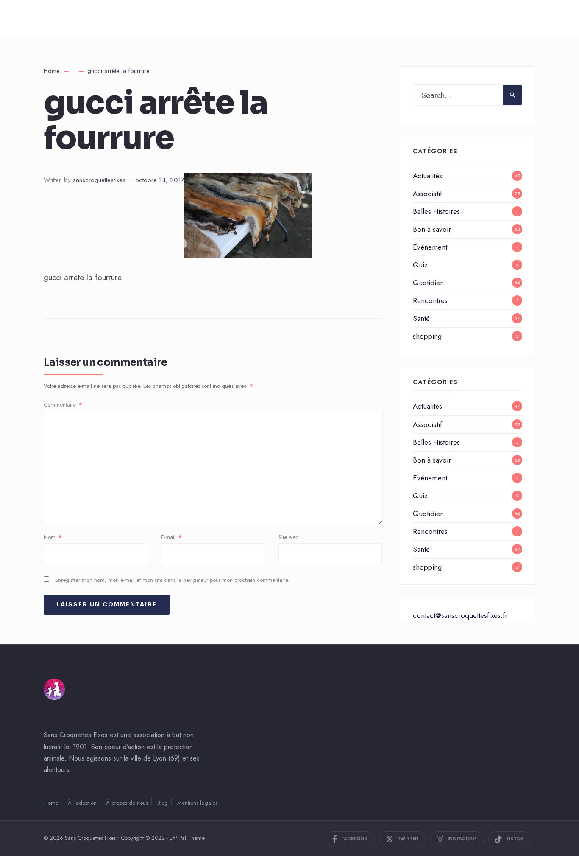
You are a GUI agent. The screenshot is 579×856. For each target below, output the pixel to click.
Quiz (420, 265)
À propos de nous (127, 803)
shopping (427, 336)
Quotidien (428, 283)
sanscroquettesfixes (99, 180)
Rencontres (430, 300)
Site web (288, 537)
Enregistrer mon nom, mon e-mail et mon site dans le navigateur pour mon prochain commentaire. (172, 580)
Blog (162, 803)
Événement (430, 247)
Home (52, 71)
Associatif (427, 193)
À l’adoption (82, 803)
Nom (53, 537)
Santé (421, 318)
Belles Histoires (436, 211)
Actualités (427, 176)
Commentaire (63, 405)
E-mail (171, 537)
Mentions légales (197, 803)
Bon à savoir (432, 229)
